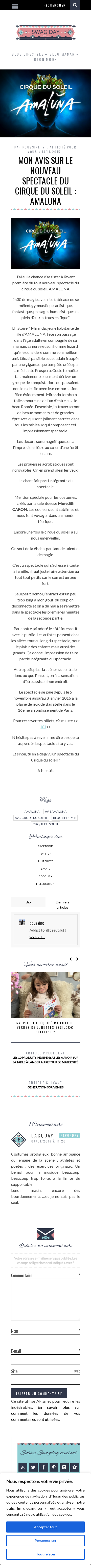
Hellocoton (45, 883)
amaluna (32, 811)
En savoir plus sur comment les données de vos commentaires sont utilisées (45, 1413)
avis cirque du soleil (31, 818)
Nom (45, 1331)
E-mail (45, 1351)
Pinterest (45, 861)
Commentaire (45, 1275)
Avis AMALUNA (55, 811)
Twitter (45, 853)
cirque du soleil (46, 824)
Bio (28, 902)
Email (45, 868)
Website (37, 937)
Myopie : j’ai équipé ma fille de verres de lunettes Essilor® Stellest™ (45, 1027)
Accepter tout (45, 1527)
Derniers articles (63, 904)
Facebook (45, 846)
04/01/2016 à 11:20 (48, 1141)
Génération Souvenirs (45, 1084)
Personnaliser (45, 1540)
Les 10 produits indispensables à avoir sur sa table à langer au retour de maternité (45, 1057)
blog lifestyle (64, 818)
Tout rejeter (45, 1554)
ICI (43, 726)
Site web (45, 1371)
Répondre (70, 1135)
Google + (46, 876)
